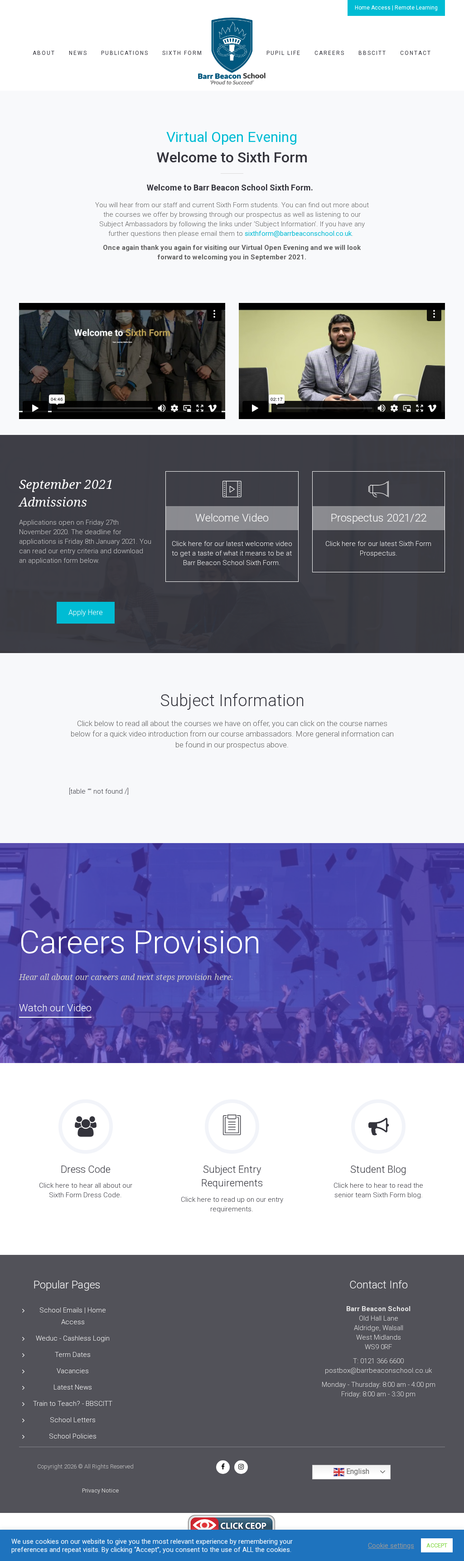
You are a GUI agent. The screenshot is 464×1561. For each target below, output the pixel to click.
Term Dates (73, 1355)
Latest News (72, 1387)
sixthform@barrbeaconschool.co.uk (298, 233)
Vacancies (73, 1371)
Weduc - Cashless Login (73, 1338)
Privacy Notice (100, 1490)
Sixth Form (182, 53)
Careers (329, 53)
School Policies (73, 1436)
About (44, 53)
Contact (415, 53)
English (356, 1471)
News (78, 53)
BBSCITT (372, 53)
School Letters (73, 1420)
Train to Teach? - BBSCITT (72, 1404)
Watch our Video (55, 1008)
